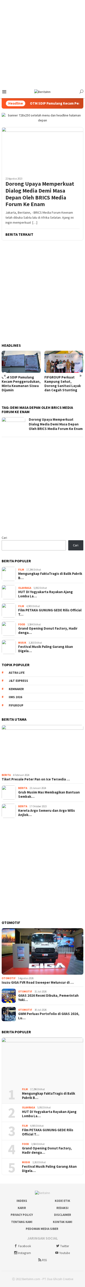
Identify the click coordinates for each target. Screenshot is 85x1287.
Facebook (24, 1246)
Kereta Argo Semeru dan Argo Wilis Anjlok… (46, 812)
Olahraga (24, 588)
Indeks (22, 1201)
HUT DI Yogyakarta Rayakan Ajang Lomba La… (45, 594)
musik (22, 642)
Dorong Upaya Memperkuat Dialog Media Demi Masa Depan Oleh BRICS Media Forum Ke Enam (39, 194)
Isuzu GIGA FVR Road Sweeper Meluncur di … (38, 982)
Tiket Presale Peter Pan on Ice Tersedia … (36, 779)
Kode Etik (62, 1201)
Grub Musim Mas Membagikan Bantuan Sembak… (49, 794)
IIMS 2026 (15, 697)
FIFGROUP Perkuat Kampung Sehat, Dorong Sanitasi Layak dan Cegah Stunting (62, 383)
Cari (4, 537)
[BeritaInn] (42, 91)
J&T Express (18, 681)
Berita (6, 775)
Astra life (17, 673)
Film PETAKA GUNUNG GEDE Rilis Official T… (49, 612)
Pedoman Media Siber (42, 1229)
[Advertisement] (42, 42)
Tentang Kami (21, 1222)
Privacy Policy (22, 1215)
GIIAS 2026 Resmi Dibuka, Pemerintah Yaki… (48, 997)
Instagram (24, 1253)
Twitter (64, 1246)
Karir (22, 1208)
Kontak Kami (62, 1222)
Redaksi (62, 1208)
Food (21, 624)
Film (21, 569)
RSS (44, 1260)
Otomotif (9, 978)
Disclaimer (62, 1215)
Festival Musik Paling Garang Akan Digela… (45, 649)
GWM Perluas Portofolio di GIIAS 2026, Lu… (48, 1016)
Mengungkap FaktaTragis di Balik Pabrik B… (50, 576)
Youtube (64, 1253)
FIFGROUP (16, 705)
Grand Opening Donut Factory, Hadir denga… (47, 630)
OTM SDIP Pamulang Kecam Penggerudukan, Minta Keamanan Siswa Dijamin (21, 383)
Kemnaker (16, 689)
